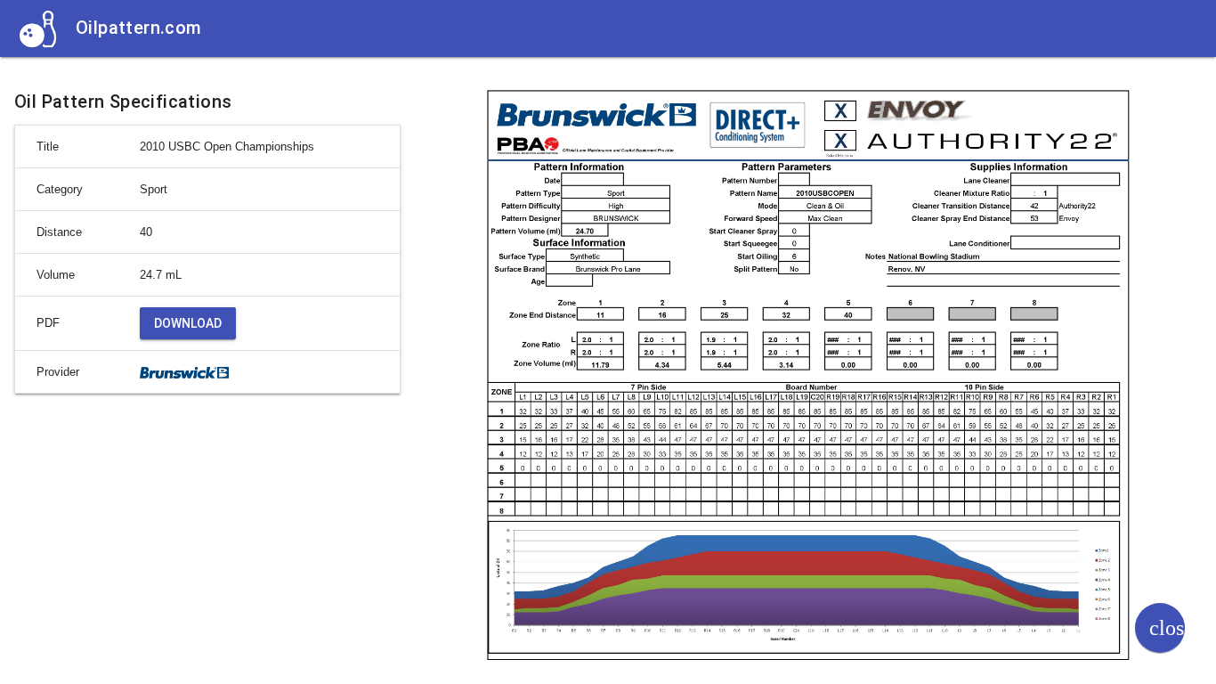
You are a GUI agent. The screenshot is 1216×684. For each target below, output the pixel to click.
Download (188, 323)
